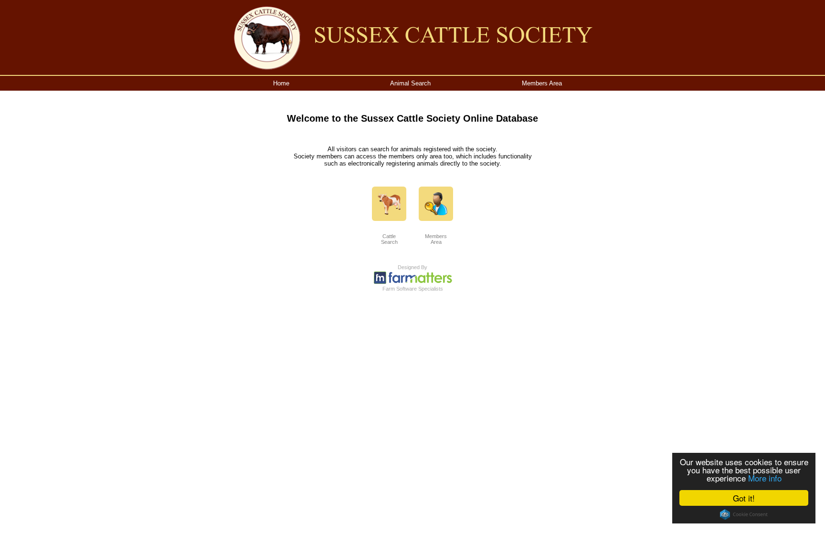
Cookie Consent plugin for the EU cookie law (744, 514)
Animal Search (410, 83)
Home (281, 83)
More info (765, 478)
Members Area (542, 83)
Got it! (744, 498)
